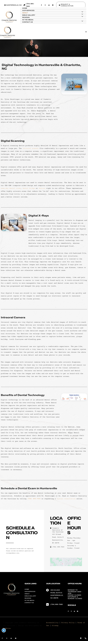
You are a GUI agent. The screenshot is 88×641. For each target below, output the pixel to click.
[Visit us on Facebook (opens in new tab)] (41, 5)
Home (27, 589)
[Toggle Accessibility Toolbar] (4, 630)
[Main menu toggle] (86, 32)
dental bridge (29, 188)
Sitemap (55, 625)
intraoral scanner (31, 148)
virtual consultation (66, 499)
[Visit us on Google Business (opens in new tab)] (49, 5)
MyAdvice (7, 628)
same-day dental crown (11, 188)
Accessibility (52, 622)
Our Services (30, 591)
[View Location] (5, 5)
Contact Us (29, 602)
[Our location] (81, 638)
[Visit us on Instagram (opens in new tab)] (45, 5)
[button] (70, 5)
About (27, 593)
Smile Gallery (30, 596)
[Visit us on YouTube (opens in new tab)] (52, 5)
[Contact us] (86, 638)
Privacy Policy (68, 622)
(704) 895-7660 (34, 499)
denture (42, 188)
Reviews (28, 598)
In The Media (29, 600)
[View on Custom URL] (66, 562)
